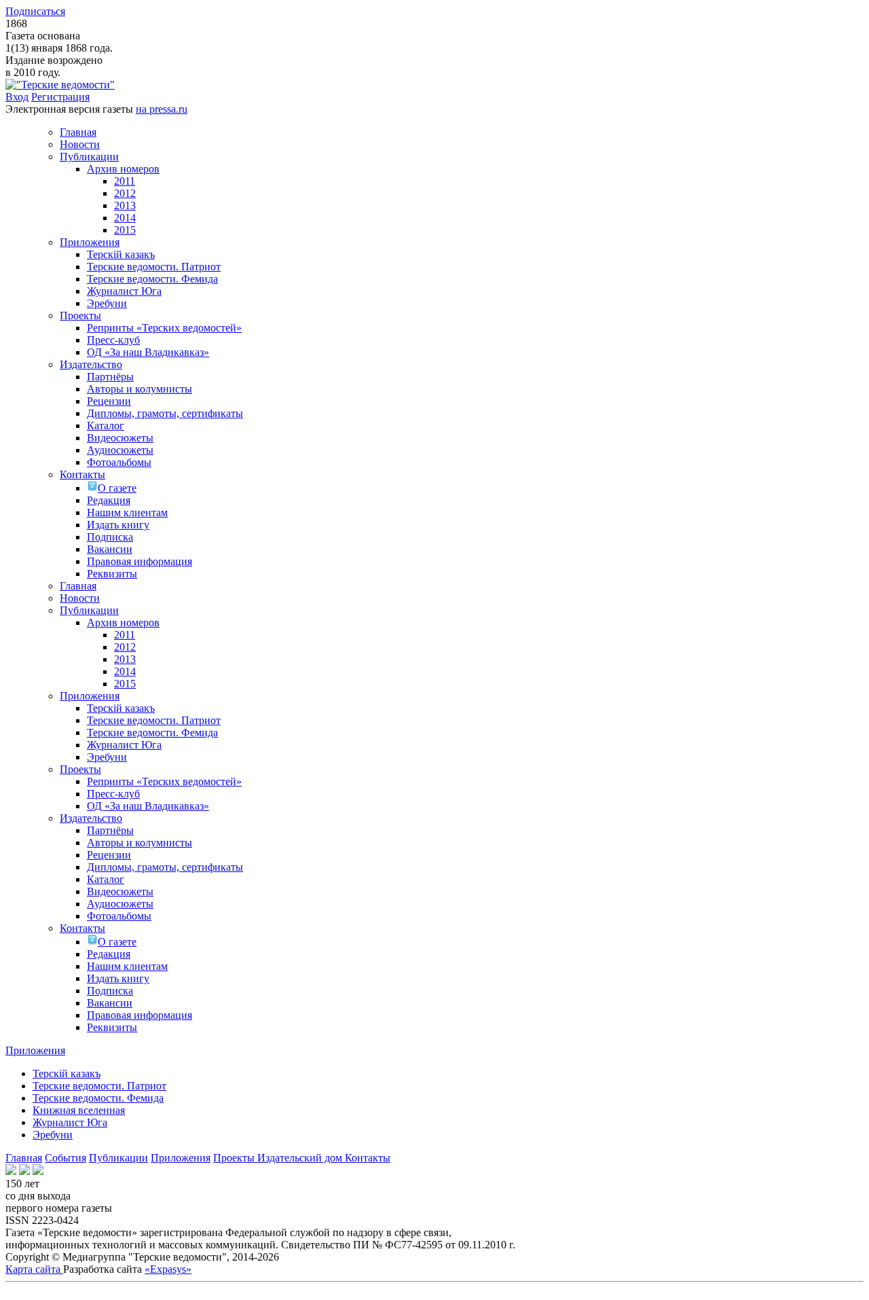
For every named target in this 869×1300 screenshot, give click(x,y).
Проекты (235, 1157)
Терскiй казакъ (66, 1073)
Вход (17, 97)
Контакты (367, 1157)
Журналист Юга (70, 1122)
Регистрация (60, 97)
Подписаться (35, 11)
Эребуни (53, 1134)
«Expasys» (168, 1269)
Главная (23, 1157)
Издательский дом (301, 1157)
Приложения (180, 1157)
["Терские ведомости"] (60, 84)
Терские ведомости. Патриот (99, 1085)
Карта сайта (34, 1269)
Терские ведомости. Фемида (98, 1098)
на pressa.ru (161, 109)
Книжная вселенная (79, 1110)
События (65, 1157)
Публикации (118, 1157)
